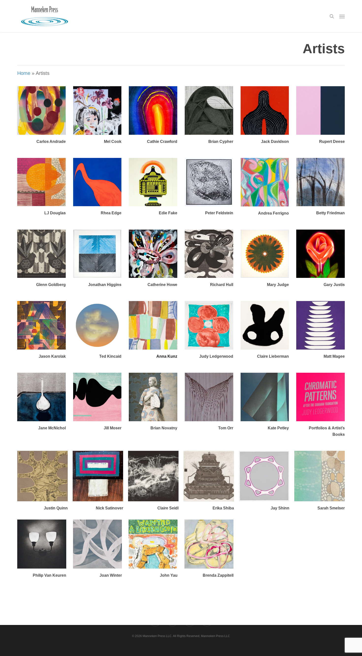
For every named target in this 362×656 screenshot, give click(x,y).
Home (23, 73)
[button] (342, 16)
